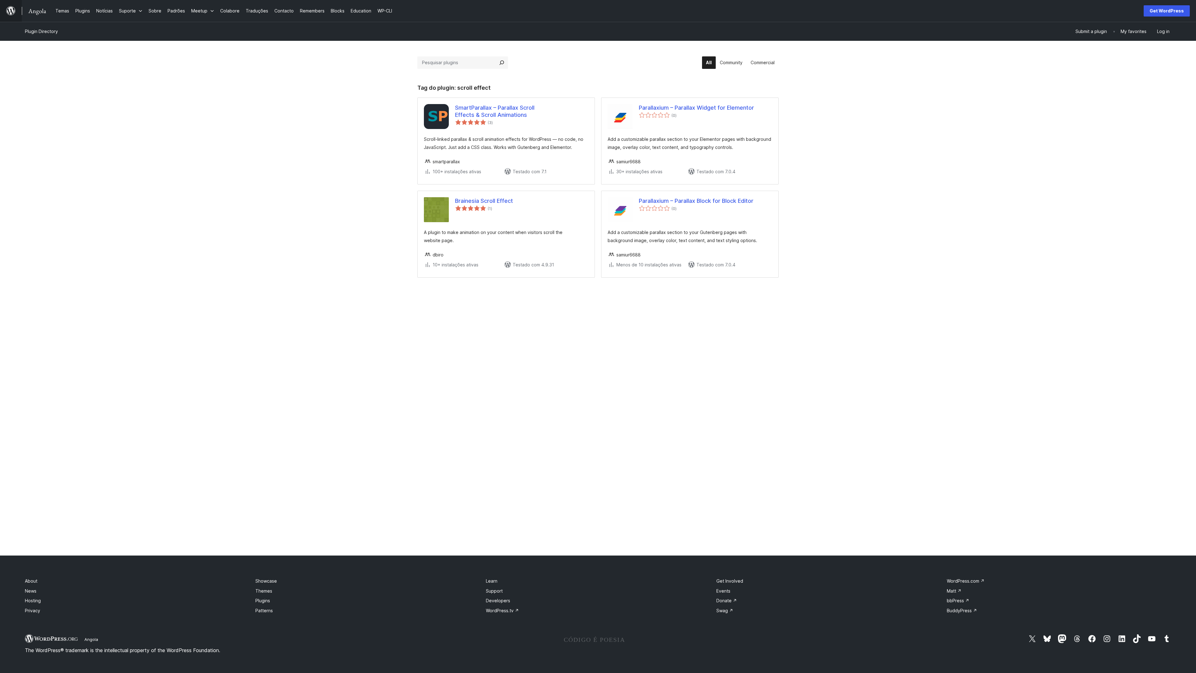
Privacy (32, 610)
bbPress (958, 600)
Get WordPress (1167, 10)
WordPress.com (966, 581)
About (31, 581)
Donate (726, 600)
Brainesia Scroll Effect (484, 201)
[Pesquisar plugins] (502, 62)
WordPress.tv (502, 610)
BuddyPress (962, 610)
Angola (91, 639)
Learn (491, 581)
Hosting (33, 600)
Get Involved (729, 581)
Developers (498, 600)
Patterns (264, 610)
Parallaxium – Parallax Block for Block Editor (696, 201)
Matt (954, 591)
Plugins (262, 600)
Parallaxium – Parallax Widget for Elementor (696, 107)
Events (723, 591)
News (30, 591)
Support (494, 591)
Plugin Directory (41, 31)
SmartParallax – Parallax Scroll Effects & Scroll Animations (494, 111)
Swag (724, 610)
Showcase (266, 581)
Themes (263, 591)
